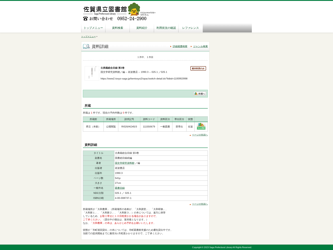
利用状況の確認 (166, 27)
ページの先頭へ (200, 134)
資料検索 (117, 27)
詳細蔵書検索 (180, 46)
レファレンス (190, 27)
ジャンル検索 (200, 46)
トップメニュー (93, 27)
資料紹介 (141, 27)
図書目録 (120, 188)
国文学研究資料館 (124, 163)
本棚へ (201, 93)
